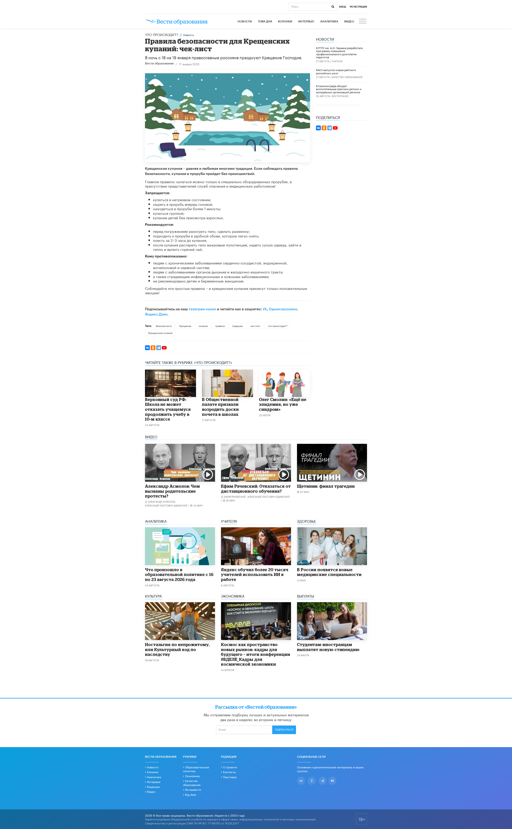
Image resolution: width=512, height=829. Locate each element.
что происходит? (277, 326)
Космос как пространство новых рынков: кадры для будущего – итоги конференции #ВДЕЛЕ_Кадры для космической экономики (255, 654)
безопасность (164, 326)
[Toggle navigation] (363, 21)
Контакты (229, 772)
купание (203, 326)
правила (220, 326)
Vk (265, 309)
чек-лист (255, 326)
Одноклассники (283, 309)
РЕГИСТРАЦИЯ (358, 7)
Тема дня (265, 21)
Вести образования (159, 63)
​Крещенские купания (160, 333)
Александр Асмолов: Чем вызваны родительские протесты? (172, 491)
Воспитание (340, 96)
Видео (349, 21)
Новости (245, 21)
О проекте (230, 767)
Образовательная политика (196, 769)
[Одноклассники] (153, 347)
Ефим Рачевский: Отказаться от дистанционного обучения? (256, 488)
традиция (237, 326)
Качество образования (347, 77)
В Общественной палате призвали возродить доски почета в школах (220, 407)
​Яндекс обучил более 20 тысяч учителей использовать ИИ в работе (254, 574)
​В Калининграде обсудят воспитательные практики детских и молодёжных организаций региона (338, 89)
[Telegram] (158, 347)
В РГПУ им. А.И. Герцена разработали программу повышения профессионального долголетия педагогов (339, 52)
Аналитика (329, 21)
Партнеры (230, 777)
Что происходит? (161, 34)
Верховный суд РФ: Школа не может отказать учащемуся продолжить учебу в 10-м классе (168, 409)
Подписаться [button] (284, 729)
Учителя (337, 61)
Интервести (193, 789)
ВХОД (342, 7)
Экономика (192, 776)
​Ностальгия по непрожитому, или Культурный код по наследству (177, 649)
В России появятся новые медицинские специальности (329, 572)
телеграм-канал (202, 309)
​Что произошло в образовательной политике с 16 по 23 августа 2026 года (179, 574)
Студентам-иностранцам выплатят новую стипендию (328, 647)
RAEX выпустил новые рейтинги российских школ (336, 71)
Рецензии (153, 786)
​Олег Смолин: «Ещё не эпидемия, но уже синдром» (282, 404)
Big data (190, 794)
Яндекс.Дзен (156, 314)
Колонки (285, 21)
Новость (188, 34)
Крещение (185, 326)
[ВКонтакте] (147, 347)
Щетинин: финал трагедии (326, 486)
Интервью (306, 21)
